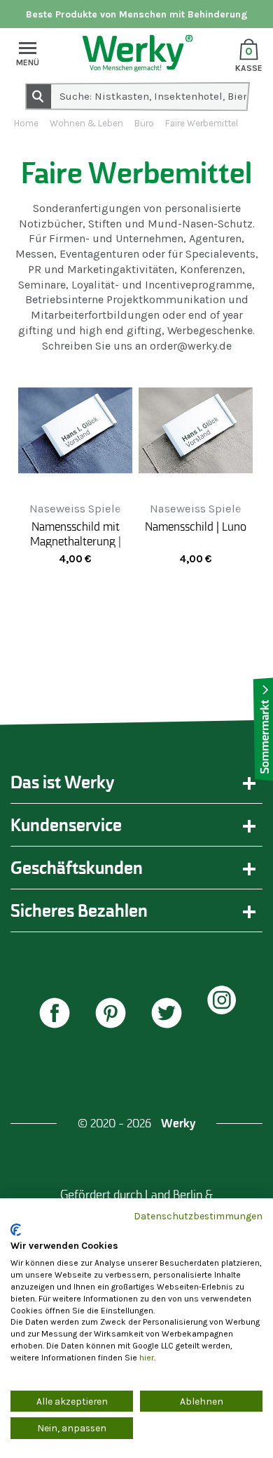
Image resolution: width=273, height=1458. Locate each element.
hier (146, 1358)
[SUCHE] (38, 95)
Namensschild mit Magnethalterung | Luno (75, 540)
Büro (144, 123)
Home (26, 123)
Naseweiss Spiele (75, 508)
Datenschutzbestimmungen (198, 1215)
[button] (58, 1014)
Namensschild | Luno (195, 526)
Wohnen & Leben (86, 123)
